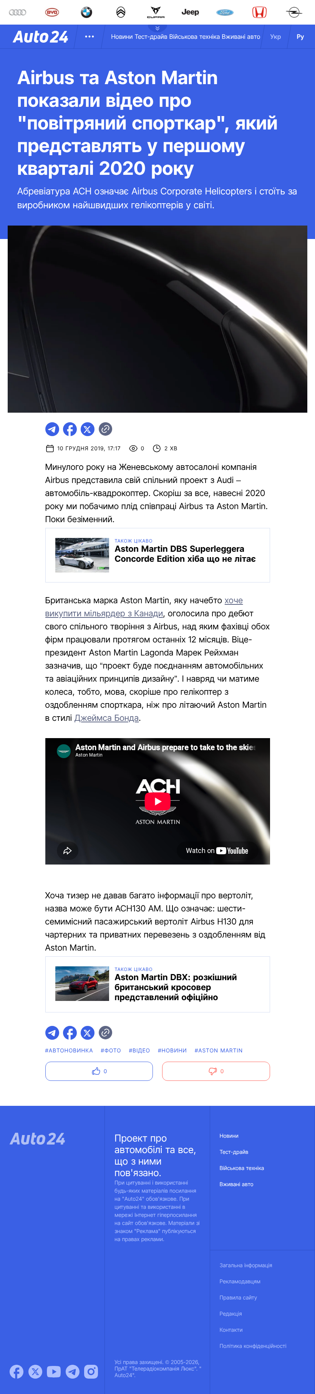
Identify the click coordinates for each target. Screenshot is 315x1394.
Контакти (231, 1330)
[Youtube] (54, 1372)
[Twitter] (35, 1372)
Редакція (231, 1314)
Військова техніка (194, 36)
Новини (122, 36)
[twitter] (87, 429)
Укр (275, 36)
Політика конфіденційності (253, 1346)
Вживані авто (241, 36)
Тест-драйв (151, 36)
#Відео (140, 1050)
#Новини (172, 1050)
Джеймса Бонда (107, 718)
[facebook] (70, 429)
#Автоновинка (69, 1050)
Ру (300, 36)
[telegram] (52, 429)
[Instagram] (91, 1372)
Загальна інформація (246, 1265)
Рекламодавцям (240, 1281)
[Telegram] (73, 1372)
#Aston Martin (219, 1050)
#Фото (111, 1050)
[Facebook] (16, 1372)
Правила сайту (238, 1297)
